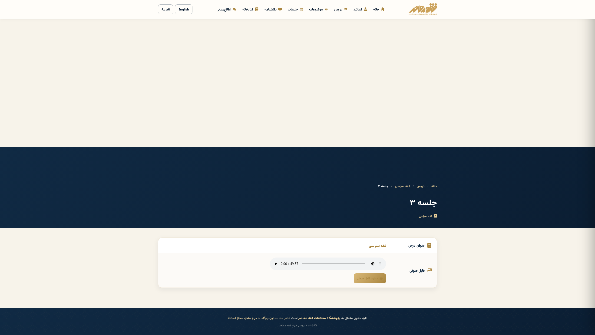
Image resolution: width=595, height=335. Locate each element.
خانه (376, 9)
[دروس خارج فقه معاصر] (422, 9)
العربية (166, 9)
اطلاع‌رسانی (224, 9)
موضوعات (316, 9)
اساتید (358, 9)
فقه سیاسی (402, 186)
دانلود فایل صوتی (367, 278)
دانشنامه (270, 9)
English (183, 9)
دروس (338, 9)
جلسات (293, 9)
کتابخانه (247, 9)
